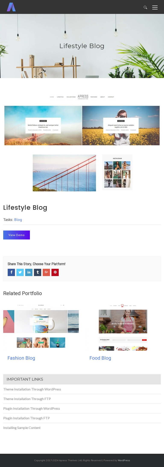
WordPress (124, 460)
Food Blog (100, 358)
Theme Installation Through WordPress (32, 389)
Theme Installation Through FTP (27, 399)
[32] (82, 141)
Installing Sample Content (22, 428)
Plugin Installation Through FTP (26, 418)
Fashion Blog (21, 358)
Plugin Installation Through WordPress (31, 408)
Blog (18, 219)
